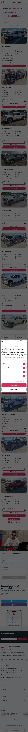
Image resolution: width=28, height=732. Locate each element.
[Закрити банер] (26, 341)
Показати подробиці (19, 381)
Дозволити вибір (14, 389)
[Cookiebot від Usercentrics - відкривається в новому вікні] (17, 341)
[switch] (25, 368)
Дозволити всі (14, 385)
